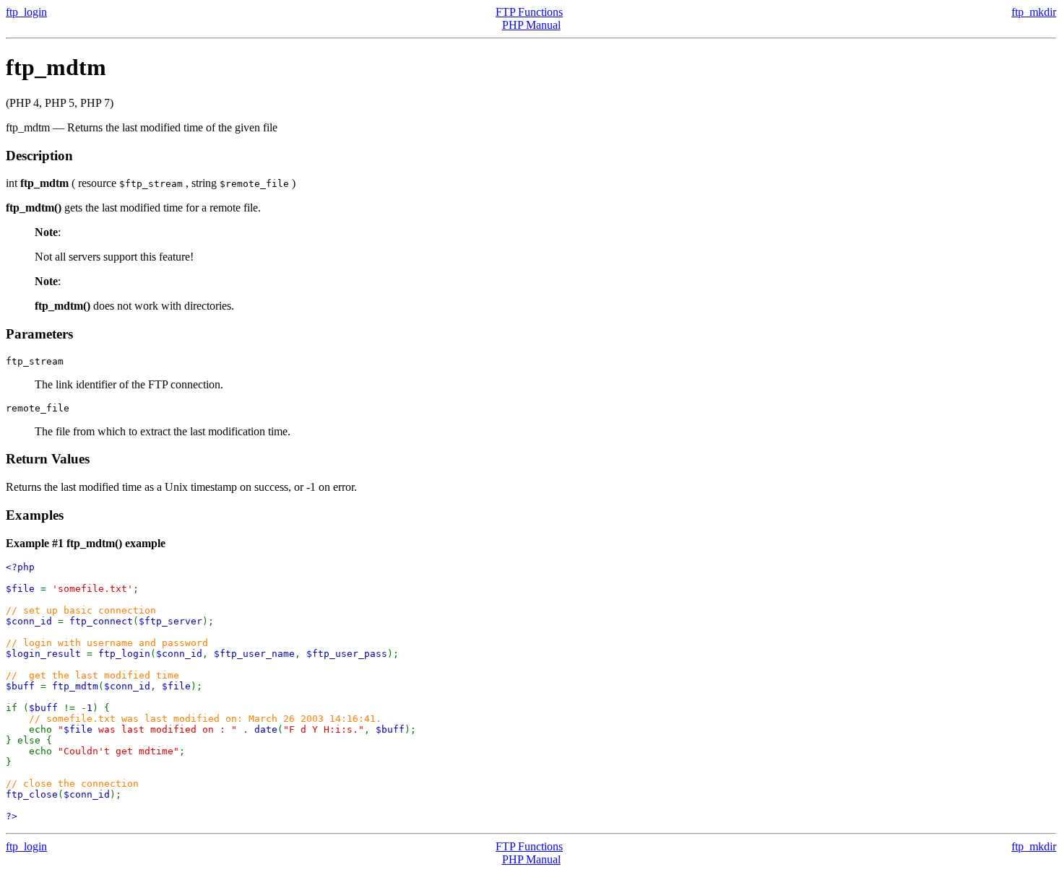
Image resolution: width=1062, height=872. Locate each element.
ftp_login (26, 12)
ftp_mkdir (1033, 12)
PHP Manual (531, 25)
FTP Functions (529, 12)
